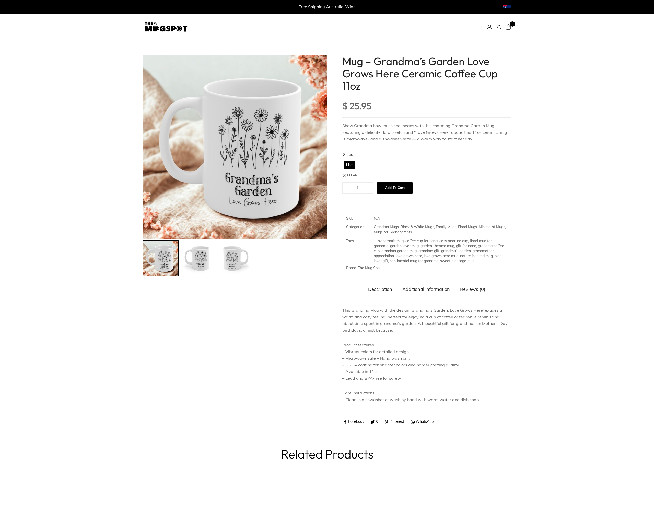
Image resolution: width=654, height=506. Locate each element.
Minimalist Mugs (492, 227)
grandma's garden (456, 251)
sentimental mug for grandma (414, 261)
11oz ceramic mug (389, 241)
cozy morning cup (453, 241)
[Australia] (507, 6)
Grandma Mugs (386, 227)
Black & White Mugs (417, 227)
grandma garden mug (399, 251)
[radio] (349, 165)
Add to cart (395, 188)
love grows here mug (441, 256)
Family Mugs (446, 227)
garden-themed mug (437, 246)
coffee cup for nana (421, 241)
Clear (352, 175)
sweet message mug (457, 261)
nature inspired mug (476, 256)
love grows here (409, 256)
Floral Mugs (467, 227)
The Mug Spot (369, 268)
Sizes (348, 155)
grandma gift (428, 251)
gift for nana (466, 246)
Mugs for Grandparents (393, 232)
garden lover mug (404, 246)
